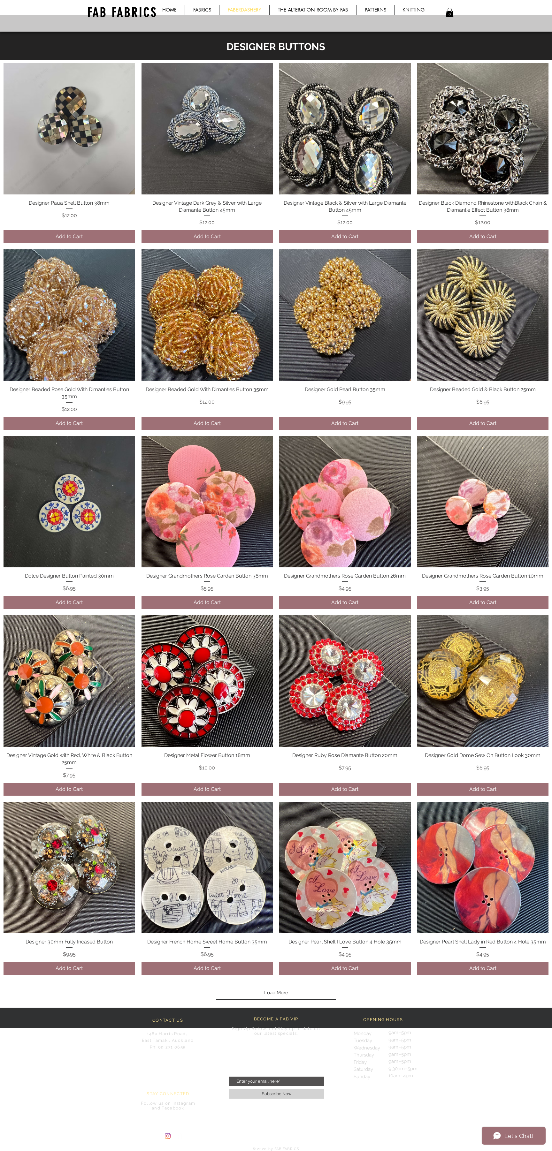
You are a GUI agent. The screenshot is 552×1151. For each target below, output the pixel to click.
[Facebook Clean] (179, 1136)
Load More (276, 993)
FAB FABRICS (122, 12)
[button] (450, 12)
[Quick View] (69, 128)
